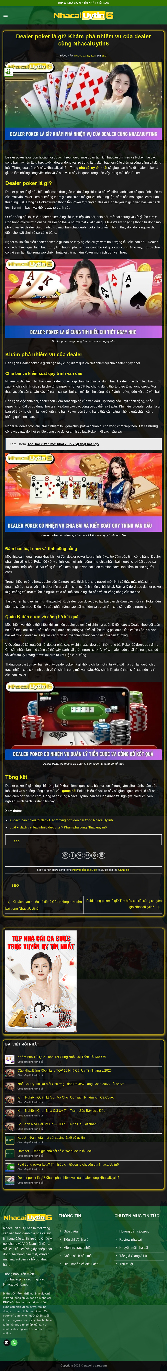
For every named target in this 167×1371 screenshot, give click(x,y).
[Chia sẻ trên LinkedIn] (102, 855)
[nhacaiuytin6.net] (83, 15)
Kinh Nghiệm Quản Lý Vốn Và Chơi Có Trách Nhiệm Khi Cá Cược (66, 1097)
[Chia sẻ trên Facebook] (72, 855)
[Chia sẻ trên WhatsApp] (65, 855)
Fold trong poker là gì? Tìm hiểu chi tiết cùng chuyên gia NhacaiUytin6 (68, 1164)
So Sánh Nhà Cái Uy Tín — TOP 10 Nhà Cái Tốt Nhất (57, 1124)
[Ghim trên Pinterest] (94, 855)
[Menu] (5, 15)
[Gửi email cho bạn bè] (87, 855)
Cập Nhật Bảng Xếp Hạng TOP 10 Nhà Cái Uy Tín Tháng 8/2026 (65, 1070)
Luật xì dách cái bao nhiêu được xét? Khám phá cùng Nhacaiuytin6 (58, 827)
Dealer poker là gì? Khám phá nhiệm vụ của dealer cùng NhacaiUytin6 (68, 1177)
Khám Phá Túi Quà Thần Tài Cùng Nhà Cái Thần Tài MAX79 (62, 1057)
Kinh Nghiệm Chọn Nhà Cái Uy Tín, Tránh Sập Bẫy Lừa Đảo (61, 1110)
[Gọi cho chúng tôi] (14, 1342)
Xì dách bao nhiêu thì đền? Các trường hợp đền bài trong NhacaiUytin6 (61, 820)
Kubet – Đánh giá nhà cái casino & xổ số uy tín (51, 1137)
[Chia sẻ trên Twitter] (79, 855)
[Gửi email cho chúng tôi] (6, 1342)
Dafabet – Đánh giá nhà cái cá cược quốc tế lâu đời (55, 1151)
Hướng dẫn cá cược (84, 869)
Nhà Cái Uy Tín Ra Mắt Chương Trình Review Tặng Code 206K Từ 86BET (72, 1084)
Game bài (124, 869)
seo (104, 55)
